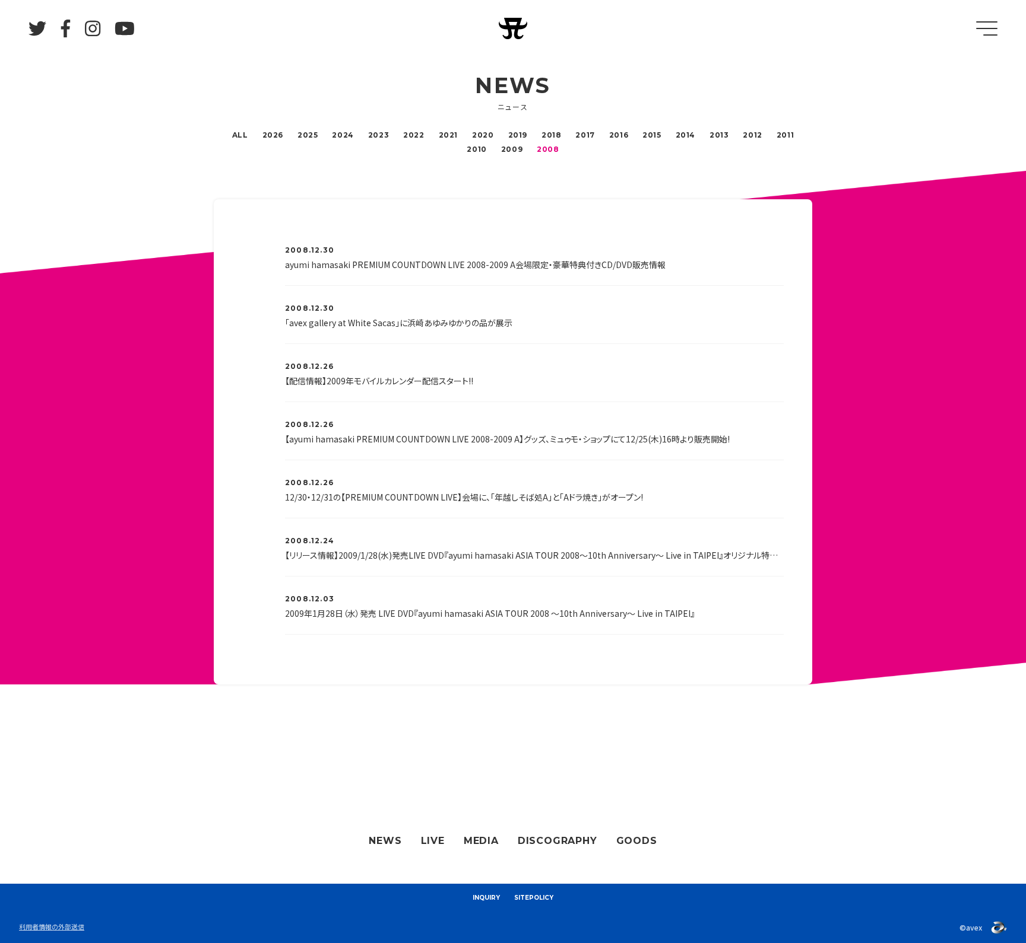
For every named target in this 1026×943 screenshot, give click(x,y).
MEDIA (481, 840)
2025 (307, 134)
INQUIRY (486, 897)
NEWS (385, 840)
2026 (272, 134)
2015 (651, 134)
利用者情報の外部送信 (51, 926)
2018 (551, 134)
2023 (378, 134)
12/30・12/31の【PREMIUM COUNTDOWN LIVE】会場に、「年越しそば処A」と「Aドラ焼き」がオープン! (464, 497)
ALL (240, 134)
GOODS (636, 840)
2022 (413, 134)
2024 (342, 134)
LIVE (433, 840)
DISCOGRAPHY (557, 840)
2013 (719, 134)
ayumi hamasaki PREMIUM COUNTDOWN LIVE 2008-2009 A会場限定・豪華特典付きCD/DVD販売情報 (475, 264)
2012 (752, 134)
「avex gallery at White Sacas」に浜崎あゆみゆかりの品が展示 (398, 323)
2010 (476, 149)
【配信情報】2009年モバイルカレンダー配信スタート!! (379, 381)
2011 (785, 134)
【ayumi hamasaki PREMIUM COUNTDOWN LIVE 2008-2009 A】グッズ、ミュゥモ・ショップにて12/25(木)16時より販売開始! (507, 439)
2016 (618, 134)
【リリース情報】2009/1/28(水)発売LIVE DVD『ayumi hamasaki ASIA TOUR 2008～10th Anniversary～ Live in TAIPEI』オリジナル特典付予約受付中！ (534, 555)
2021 (448, 134)
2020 (482, 134)
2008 (548, 149)
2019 (517, 134)
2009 (511, 149)
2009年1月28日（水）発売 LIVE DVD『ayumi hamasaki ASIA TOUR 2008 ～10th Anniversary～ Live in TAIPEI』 (490, 613)
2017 (584, 134)
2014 (685, 134)
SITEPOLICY (533, 897)
